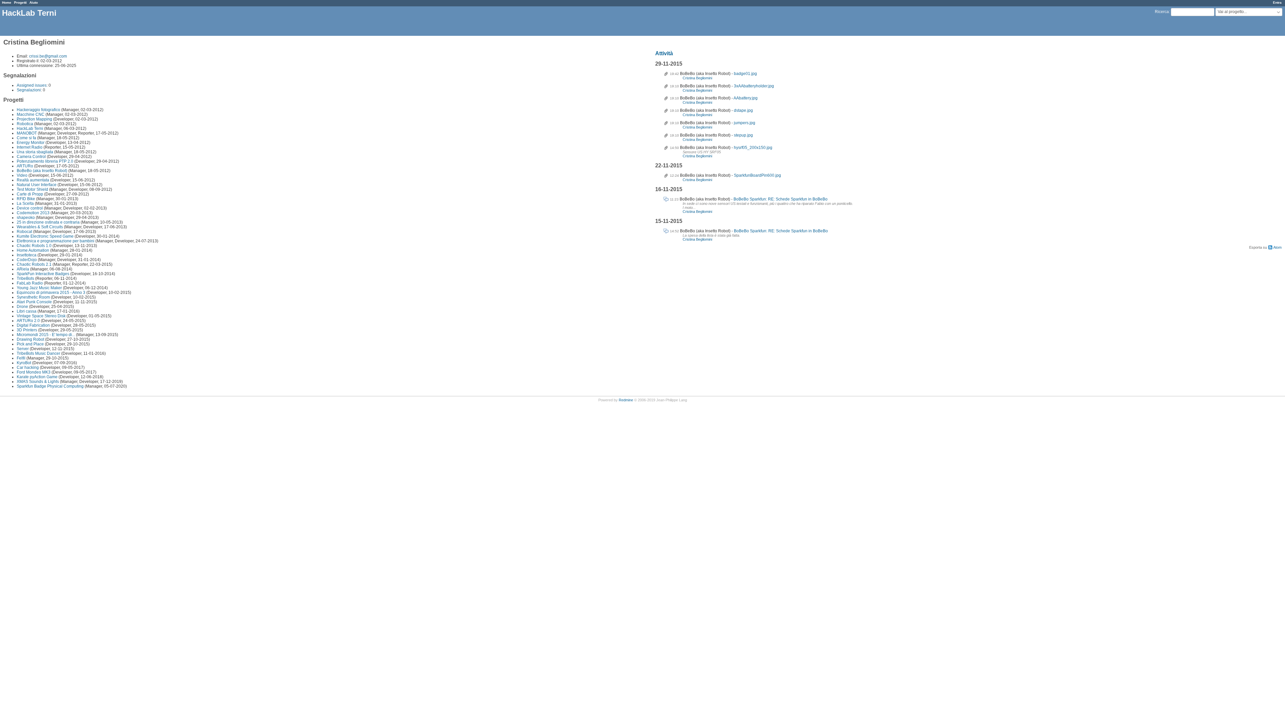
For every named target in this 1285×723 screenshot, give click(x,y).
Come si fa (26, 138)
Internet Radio (29, 147)
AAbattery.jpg (746, 98)
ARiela (23, 269)
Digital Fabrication (33, 325)
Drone (22, 306)
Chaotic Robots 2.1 (34, 264)
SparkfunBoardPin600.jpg (757, 175)
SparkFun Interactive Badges (43, 273)
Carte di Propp (30, 194)
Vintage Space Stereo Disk (41, 316)
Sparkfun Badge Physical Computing (50, 386)
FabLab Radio (30, 283)
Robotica (25, 124)
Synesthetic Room (33, 297)
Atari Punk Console (34, 302)
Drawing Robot (30, 339)
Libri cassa (26, 311)
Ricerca (1162, 11)
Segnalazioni (29, 90)
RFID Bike (26, 198)
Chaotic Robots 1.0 (34, 245)
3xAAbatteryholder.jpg (754, 86)
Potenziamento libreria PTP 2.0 (45, 161)
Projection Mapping (34, 119)
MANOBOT (27, 133)
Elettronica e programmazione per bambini (55, 241)
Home (6, 2)
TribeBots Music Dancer (38, 353)
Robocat (24, 231)
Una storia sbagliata (35, 152)
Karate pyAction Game (37, 377)
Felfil (21, 358)
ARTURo (25, 166)
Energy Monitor (31, 142)
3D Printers (27, 330)
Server (23, 348)
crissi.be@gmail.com (48, 56)
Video (22, 175)
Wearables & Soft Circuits (40, 227)
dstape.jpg (743, 110)
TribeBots (25, 278)
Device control (30, 208)
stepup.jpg (743, 135)
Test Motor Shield (32, 189)
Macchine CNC (31, 114)
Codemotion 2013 (33, 213)
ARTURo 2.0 (28, 320)
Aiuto (33, 2)
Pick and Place (30, 344)
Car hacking (28, 367)
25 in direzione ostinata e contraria (48, 222)
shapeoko (26, 217)
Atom (1277, 247)
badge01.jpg (745, 73)
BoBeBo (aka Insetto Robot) (42, 170)
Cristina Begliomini (697, 78)
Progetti (20, 2)
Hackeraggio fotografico (38, 109)
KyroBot (24, 362)
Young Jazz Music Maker (39, 288)
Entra (1277, 2)
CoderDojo (27, 259)
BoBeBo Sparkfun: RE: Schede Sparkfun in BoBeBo (781, 199)
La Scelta (25, 203)
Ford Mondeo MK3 (34, 372)
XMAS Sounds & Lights (38, 381)
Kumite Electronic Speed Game (45, 236)
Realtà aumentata (33, 180)
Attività (664, 53)
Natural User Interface (37, 184)
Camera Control (31, 156)
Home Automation (33, 250)
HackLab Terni (30, 128)
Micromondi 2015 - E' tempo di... (46, 334)
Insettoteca (26, 255)
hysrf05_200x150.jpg (753, 147)
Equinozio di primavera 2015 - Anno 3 (51, 292)
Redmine (626, 400)
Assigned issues (32, 85)
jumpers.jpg (744, 122)
